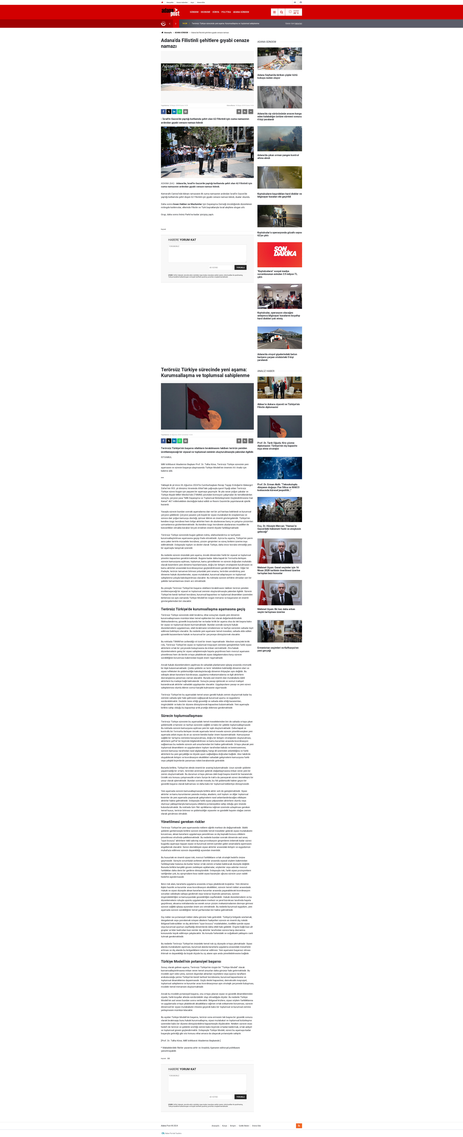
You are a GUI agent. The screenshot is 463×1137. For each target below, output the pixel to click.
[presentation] (170, 23)
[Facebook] (163, 111)
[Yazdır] (185, 111)
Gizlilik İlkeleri (244, 1126)
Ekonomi (205, 12)
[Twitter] (168, 111)
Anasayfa (168, 33)
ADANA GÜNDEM (241, 12)
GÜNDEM (194, 12)
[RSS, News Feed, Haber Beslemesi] (299, 1125)
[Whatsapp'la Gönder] (179, 111)
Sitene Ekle (201, 2)
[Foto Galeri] (300, 2)
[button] (239, 111)
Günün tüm (293, 23)
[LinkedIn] (174, 111)
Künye (224, 1126)
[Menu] (274, 12)
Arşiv (192, 2)
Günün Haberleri (182, 2)
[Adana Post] (173, 12)
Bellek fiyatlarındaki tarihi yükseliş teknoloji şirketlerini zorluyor (218, 23)
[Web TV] (295, 2)
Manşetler (170, 2)
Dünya (216, 12)
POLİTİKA (226, 12)
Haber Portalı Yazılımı (173, 1133)
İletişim (233, 1126)
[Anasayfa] (162, 2)
